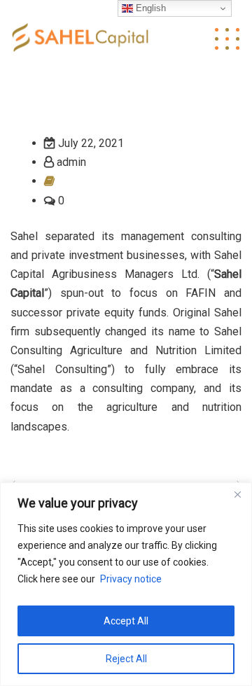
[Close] (237, 494)
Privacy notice (131, 578)
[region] (126, 584)
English (149, 8)
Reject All (126, 658)
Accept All (126, 620)
